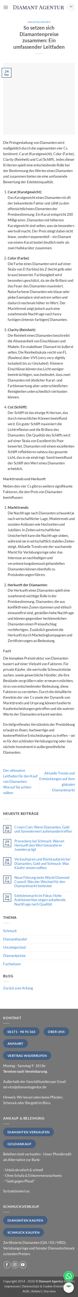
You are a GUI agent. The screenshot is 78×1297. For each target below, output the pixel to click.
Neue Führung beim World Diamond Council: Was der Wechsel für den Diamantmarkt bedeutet (41, 881)
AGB (25, 1291)
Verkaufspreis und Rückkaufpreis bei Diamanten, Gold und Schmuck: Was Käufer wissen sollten (42, 863)
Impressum (12, 1286)
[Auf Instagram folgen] (15, 1264)
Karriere (50, 1291)
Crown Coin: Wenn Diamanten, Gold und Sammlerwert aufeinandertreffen (43, 829)
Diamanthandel (15, 939)
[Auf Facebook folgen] (7, 1264)
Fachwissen (12, 964)
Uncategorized (39, 22)
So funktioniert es (16, 1191)
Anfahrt (36, 1291)
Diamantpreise (14, 955)
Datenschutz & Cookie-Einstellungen (47, 1286)
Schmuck (10, 931)
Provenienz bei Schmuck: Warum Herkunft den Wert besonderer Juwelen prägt (39, 845)
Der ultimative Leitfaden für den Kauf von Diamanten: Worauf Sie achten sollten (20, 781)
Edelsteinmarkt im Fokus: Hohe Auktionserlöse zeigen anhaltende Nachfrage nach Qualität (40, 900)
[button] (6, 7)
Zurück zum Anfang (18, 988)
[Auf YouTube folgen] (23, 1264)
